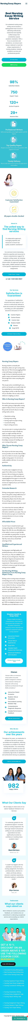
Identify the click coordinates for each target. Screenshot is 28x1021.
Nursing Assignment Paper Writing (14, 1003)
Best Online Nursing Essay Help (13, 974)
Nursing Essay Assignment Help (13, 994)
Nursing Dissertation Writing (12, 992)
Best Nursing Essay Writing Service (14, 16)
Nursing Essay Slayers (10, 361)
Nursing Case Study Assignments (14, 983)
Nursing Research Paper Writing (13, 1005)
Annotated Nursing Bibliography (13, 970)
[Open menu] (26, 3)
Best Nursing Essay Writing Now (14, 972)
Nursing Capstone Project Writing (14, 981)
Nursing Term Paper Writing (12, 1007)
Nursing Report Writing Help (12, 996)
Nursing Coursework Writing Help (14, 985)
